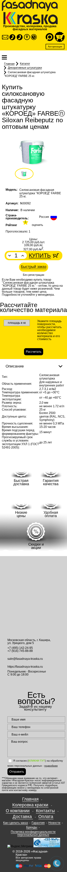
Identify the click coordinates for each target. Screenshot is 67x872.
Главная (30, 799)
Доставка (23, 816)
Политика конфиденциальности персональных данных (33, 833)
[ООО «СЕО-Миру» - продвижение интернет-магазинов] (47, 846)
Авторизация (55, 46)
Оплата (45, 816)
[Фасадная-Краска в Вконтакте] (36, 682)
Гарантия (38, 822)
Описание (15, 366)
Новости (54, 822)
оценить (37, 225)
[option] (33, 152)
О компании (18, 810)
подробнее (51, 765)
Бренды (31, 827)
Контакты (45, 810)
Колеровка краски (30, 804)
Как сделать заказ (15, 822)
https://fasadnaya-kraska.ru (25, 666)
